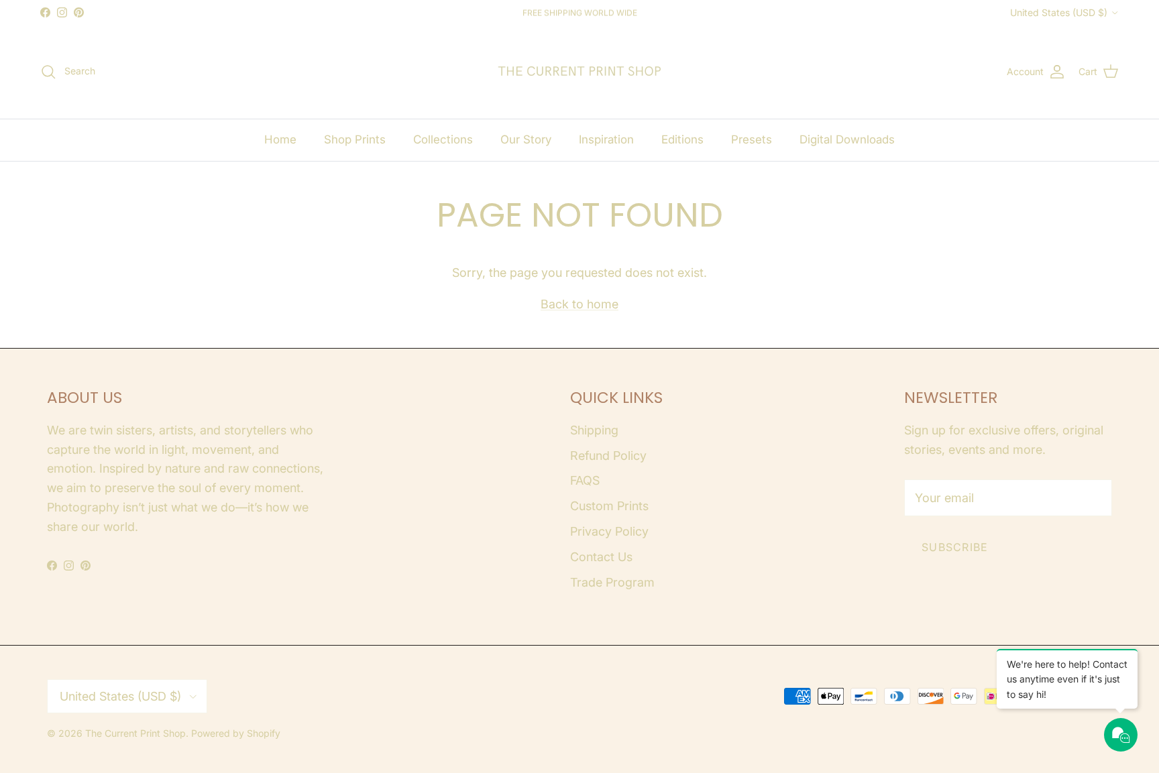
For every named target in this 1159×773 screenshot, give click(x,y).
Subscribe (955, 547)
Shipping (594, 430)
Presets (751, 139)
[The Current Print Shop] (579, 71)
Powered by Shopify (235, 733)
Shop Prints (355, 139)
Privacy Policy (609, 531)
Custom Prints (609, 506)
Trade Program (612, 582)
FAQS (585, 480)
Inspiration (606, 139)
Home (280, 139)
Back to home (579, 304)
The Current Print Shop (135, 733)
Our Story (525, 139)
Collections (443, 139)
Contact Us (601, 557)
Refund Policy (608, 456)
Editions (682, 139)
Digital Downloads (847, 139)
